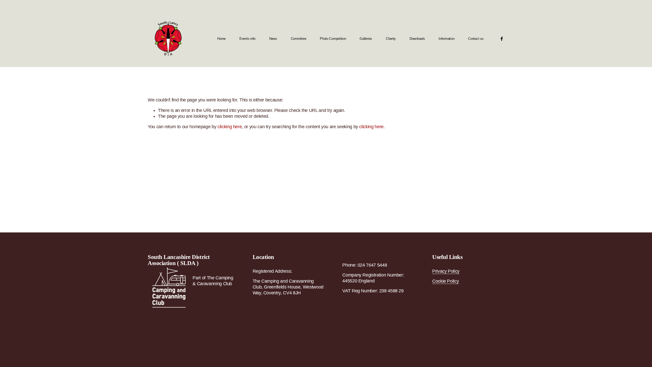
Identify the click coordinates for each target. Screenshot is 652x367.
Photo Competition (333, 39)
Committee (298, 39)
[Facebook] (501, 38)
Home (221, 39)
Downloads (417, 39)
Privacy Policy (445, 271)
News (273, 39)
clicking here (230, 126)
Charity (391, 39)
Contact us (475, 39)
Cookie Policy (445, 281)
